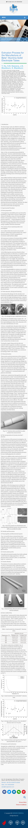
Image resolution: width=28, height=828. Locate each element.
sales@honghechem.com (8, 787)
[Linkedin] (14, 792)
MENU (4, 17)
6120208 (18, 782)
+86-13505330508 (9, 784)
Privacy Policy (22, 802)
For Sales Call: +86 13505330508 (14, 1)
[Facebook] (4, 792)
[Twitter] (9, 792)
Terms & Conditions (21, 804)
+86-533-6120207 (10, 782)
